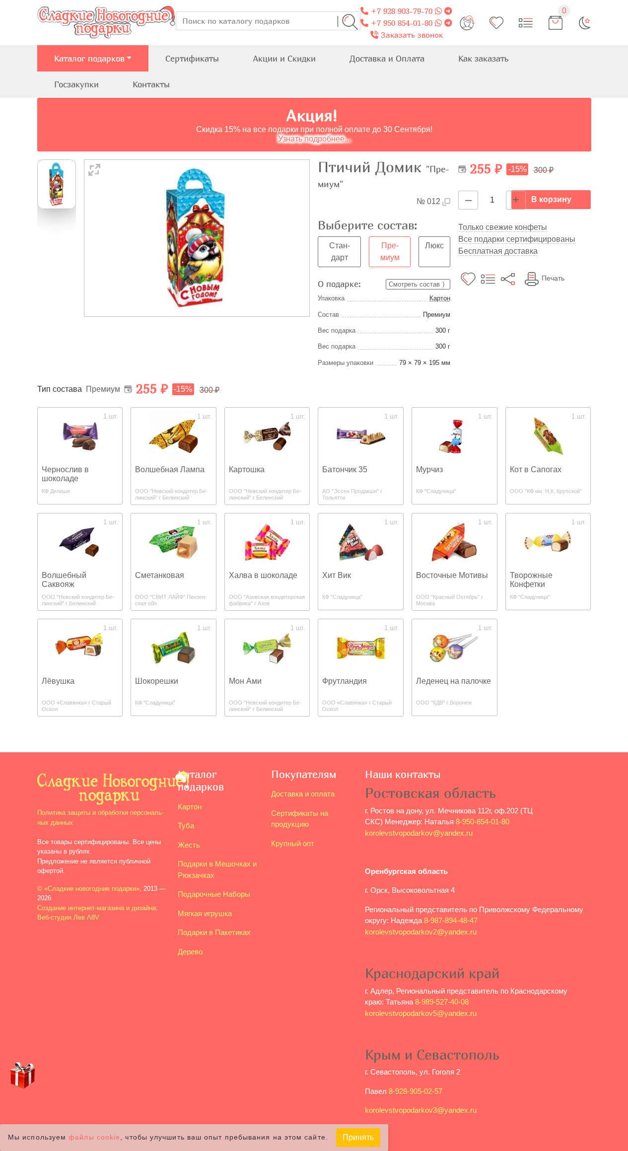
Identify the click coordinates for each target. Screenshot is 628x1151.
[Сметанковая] (173, 541)
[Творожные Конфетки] (548, 541)
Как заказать (483, 58)
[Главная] (106, 5)
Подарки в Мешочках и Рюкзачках (217, 869)
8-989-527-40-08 (442, 1002)
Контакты (151, 84)
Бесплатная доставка (498, 251)
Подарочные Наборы (214, 894)
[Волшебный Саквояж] (80, 541)
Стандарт (339, 251)
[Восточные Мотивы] (454, 541)
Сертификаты (192, 58)
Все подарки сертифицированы (516, 239)
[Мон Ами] (267, 647)
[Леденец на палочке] (454, 647)
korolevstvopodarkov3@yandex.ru (421, 1110)
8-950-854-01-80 (482, 821)
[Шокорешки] (173, 647)
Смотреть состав (414, 284)
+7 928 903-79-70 (400, 11)
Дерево (190, 951)
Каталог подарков (89, 58)
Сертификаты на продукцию (299, 819)
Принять (358, 1137)
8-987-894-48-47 (451, 920)
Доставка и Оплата (386, 58)
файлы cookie (94, 1138)
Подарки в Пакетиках (214, 932)
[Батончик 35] (361, 436)
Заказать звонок (410, 35)
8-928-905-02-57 (415, 1091)
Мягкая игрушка (205, 913)
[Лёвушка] (80, 647)
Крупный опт (292, 843)
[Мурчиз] (454, 436)
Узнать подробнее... (314, 139)
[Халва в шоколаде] (267, 541)
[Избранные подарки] (496, 23)
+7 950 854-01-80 (400, 23)
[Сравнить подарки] (526, 23)
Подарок (22, 1094)
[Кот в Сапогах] (548, 436)
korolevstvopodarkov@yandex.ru (419, 833)
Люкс (434, 245)
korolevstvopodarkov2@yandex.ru (421, 932)
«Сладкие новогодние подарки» (92, 888)
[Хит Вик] (361, 541)
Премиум (390, 251)
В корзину (551, 199)
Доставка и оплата (303, 794)
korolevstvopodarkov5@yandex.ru (421, 1013)
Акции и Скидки (284, 58)
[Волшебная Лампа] (173, 436)
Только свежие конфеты (502, 227)
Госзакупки (76, 84)
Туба (186, 825)
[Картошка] (267, 436)
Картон (439, 298)
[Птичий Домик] (197, 237)
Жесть (189, 845)
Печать (553, 278)
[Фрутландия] (361, 647)
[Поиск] (350, 21)
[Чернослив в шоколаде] (80, 436)
